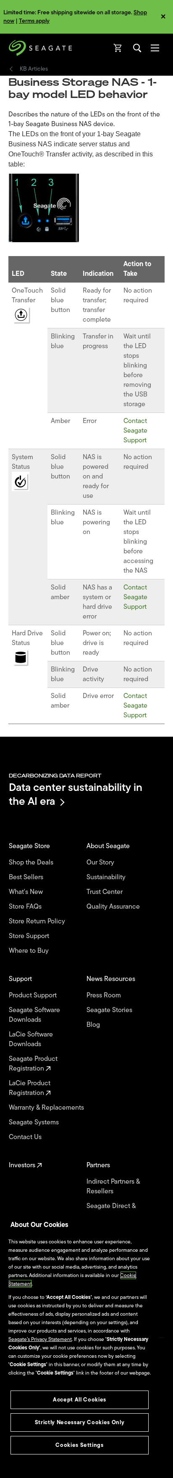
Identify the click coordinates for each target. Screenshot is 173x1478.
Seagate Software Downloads (34, 1015)
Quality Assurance (114, 907)
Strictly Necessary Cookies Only (79, 1422)
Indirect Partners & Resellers (113, 1186)
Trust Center (105, 892)
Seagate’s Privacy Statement (40, 1339)
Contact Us (26, 1137)
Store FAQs (26, 907)
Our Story (101, 862)
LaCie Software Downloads (31, 1039)
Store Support (30, 936)
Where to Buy (29, 951)
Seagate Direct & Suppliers (111, 1211)
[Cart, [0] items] (118, 48)
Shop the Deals (33, 862)
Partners (99, 1165)
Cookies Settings (79, 1445)
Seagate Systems (34, 1122)
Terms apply (34, 21)
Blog (94, 1025)
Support (21, 979)
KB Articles (34, 69)
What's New (27, 892)
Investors (23, 1165)
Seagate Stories (110, 1010)
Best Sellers (27, 877)
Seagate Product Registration (33, 1063)
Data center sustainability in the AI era (75, 794)
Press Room (104, 995)
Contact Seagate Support (135, 430)
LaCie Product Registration (29, 1088)
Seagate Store (30, 846)
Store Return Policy (38, 921)
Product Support (33, 995)
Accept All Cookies (79, 1399)
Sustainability (106, 877)
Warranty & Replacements (47, 1108)
